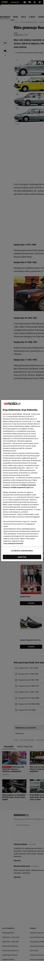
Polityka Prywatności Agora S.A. (22, 487)
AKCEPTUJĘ (22, 557)
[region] (22, 480)
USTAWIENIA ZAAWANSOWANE (22, 551)
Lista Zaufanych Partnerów (13, 543)
